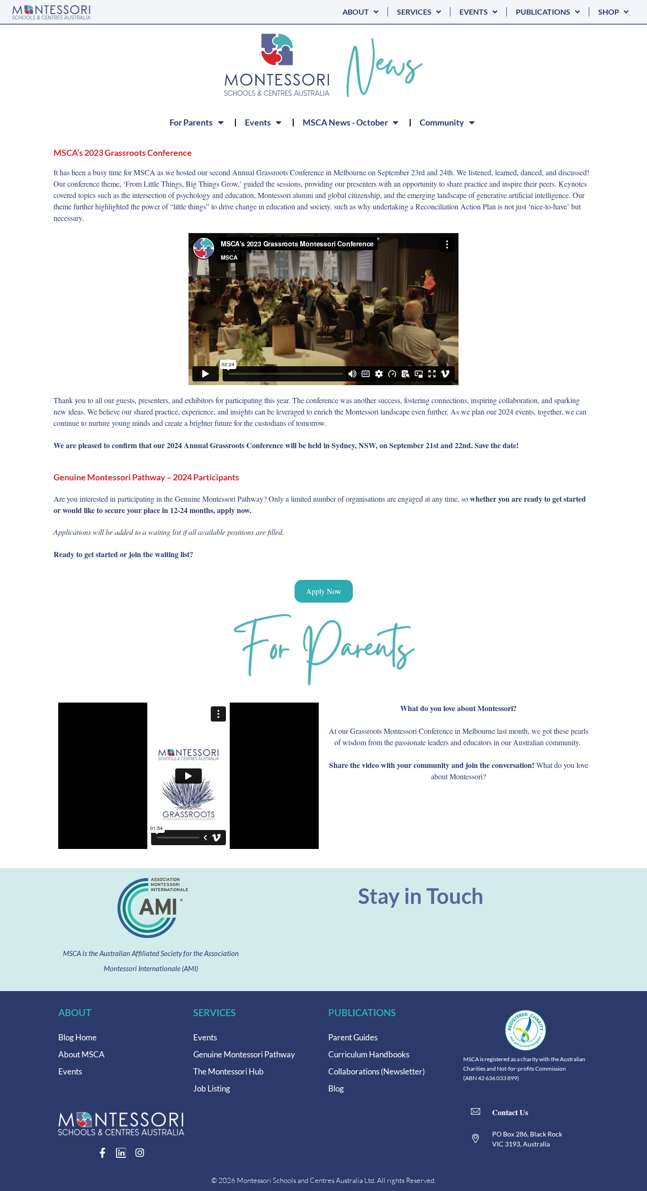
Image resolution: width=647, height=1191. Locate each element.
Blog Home (77, 1037)
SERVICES (414, 11)
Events (70, 1071)
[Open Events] (278, 123)
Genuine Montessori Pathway (244, 1054)
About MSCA (81, 1054)
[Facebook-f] (103, 1153)
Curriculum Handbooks (368, 1054)
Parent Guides (352, 1037)
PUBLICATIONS (543, 11)
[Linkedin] (121, 1153)
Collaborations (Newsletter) (376, 1071)
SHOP (608, 11)
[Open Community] (472, 123)
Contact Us (510, 1112)
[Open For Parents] (220, 123)
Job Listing (211, 1088)
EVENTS (473, 11)
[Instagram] (139, 1153)
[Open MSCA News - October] (395, 123)
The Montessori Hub (228, 1071)
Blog (336, 1088)
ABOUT (355, 11)
